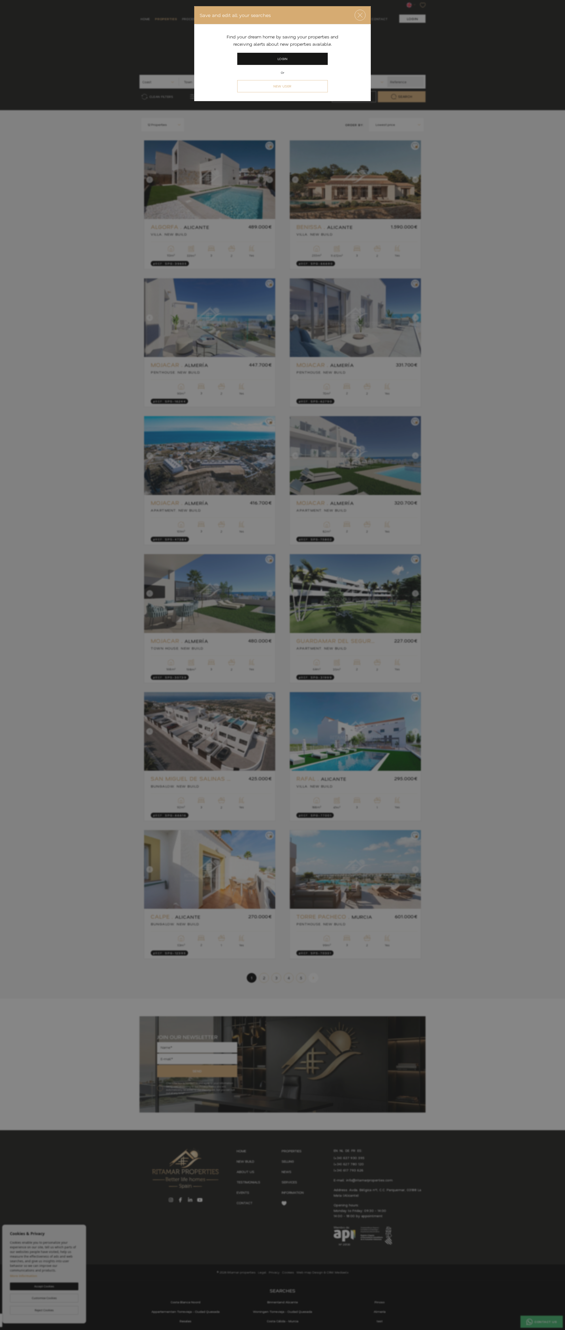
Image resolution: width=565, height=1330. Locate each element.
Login (282, 59)
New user (282, 86)
